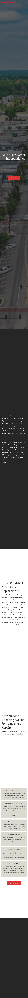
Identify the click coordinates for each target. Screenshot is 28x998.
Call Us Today (14, 883)
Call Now (14, 178)
